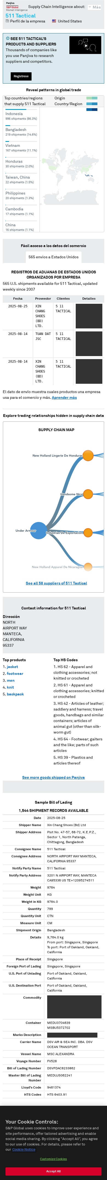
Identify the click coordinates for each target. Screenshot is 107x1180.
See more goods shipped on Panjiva (53, 778)
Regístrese (21, 76)
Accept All (53, 1171)
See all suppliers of (56, 583)
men (11, 681)
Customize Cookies (53, 1159)
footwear (15, 674)
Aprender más (64, 398)
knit (10, 687)
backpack (15, 694)
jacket (12, 667)
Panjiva (16, 6)
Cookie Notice (23, 1150)
